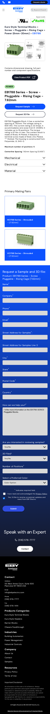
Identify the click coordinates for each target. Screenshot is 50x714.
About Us (9, 653)
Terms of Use (11, 676)
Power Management (14, 640)
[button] (3, 9)
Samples (8, 661)
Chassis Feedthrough (14, 627)
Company (8, 296)
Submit (13, 509)
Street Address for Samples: (17, 333)
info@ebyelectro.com (14, 592)
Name (6, 284)
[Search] (45, 10)
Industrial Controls (13, 644)
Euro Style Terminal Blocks (20, 26)
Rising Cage (36, 30)
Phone (6, 308)
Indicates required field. (25, 490)
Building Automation (14, 636)
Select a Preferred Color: (15, 478)
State (6, 369)
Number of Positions (13, 466)
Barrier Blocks (11, 623)
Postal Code (9, 381)
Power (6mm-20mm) (17, 33)
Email (6, 320)
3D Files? (7, 454)
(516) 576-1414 (11, 606)
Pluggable (20, 30)
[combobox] (39, 10)
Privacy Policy (41, 494)
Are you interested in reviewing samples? (24, 442)
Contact (25, 549)
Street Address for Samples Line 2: (20, 345)
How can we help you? (14, 405)
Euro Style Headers (13, 619)
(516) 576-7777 (12, 599)
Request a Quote (39, 2)
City (5, 358)
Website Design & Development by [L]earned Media (25, 711)
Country (7, 392)
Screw (8, 30)
